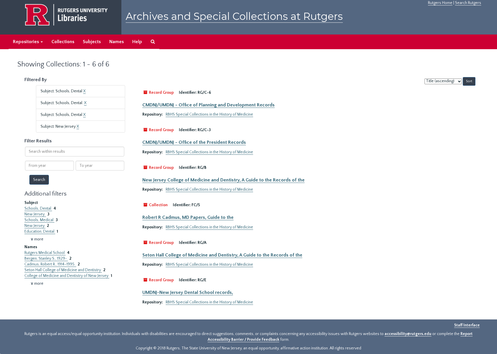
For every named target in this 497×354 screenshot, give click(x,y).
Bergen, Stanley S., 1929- (46, 258)
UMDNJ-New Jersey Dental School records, (187, 292)
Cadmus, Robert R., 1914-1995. (50, 264)
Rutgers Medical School (45, 252)
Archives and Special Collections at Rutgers (234, 16)
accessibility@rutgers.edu (408, 334)
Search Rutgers (468, 3)
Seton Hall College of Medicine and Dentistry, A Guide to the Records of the (222, 255)
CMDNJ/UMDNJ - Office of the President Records (194, 142)
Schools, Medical (39, 220)
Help (137, 41)
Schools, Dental (38, 208)
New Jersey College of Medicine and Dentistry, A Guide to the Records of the (223, 180)
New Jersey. (35, 214)
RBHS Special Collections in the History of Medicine (209, 114)
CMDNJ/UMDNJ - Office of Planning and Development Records (208, 105)
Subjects (92, 41)
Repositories (26, 41)
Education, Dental (39, 231)
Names (116, 41)
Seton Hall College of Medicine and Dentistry (63, 270)
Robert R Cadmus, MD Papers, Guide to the (188, 217)
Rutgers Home (440, 3)
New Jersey (34, 225)
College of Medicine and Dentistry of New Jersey (66, 275)
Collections (62, 41)
